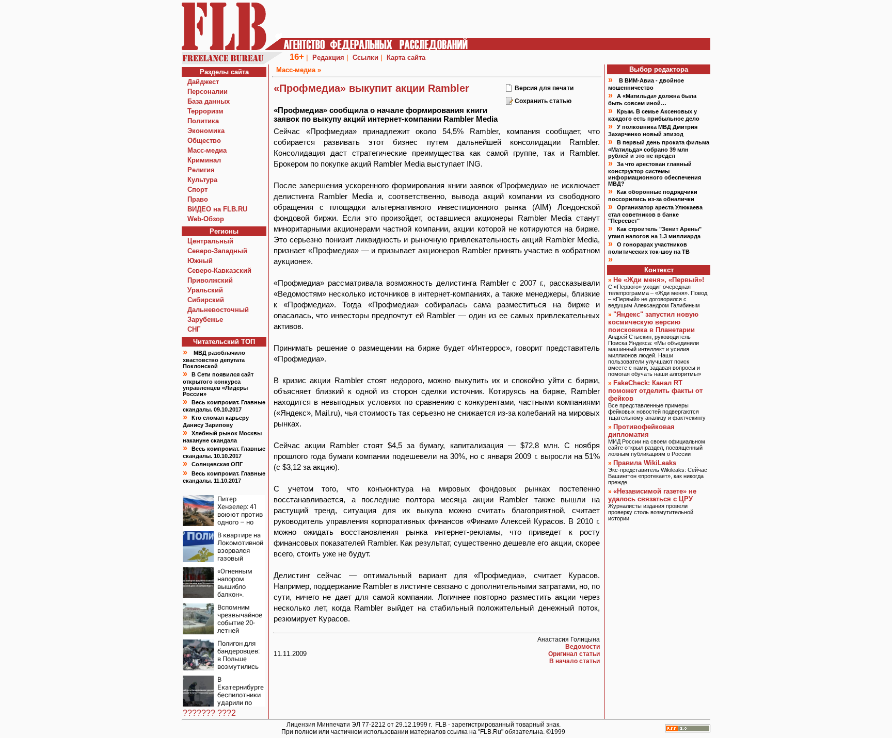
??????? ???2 (209, 713)
